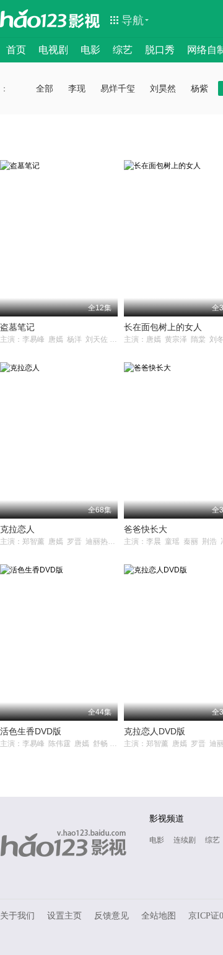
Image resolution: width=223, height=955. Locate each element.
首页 (16, 50)
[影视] (85, 20)
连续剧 (184, 840)
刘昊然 (163, 88)
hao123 (33, 18)
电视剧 (53, 50)
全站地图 (158, 915)
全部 (44, 88)
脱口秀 (160, 50)
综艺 (123, 50)
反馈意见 (111, 915)
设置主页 (64, 915)
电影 (90, 50)
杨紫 (199, 88)
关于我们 (17, 915)
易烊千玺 (117, 88)
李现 (76, 88)
